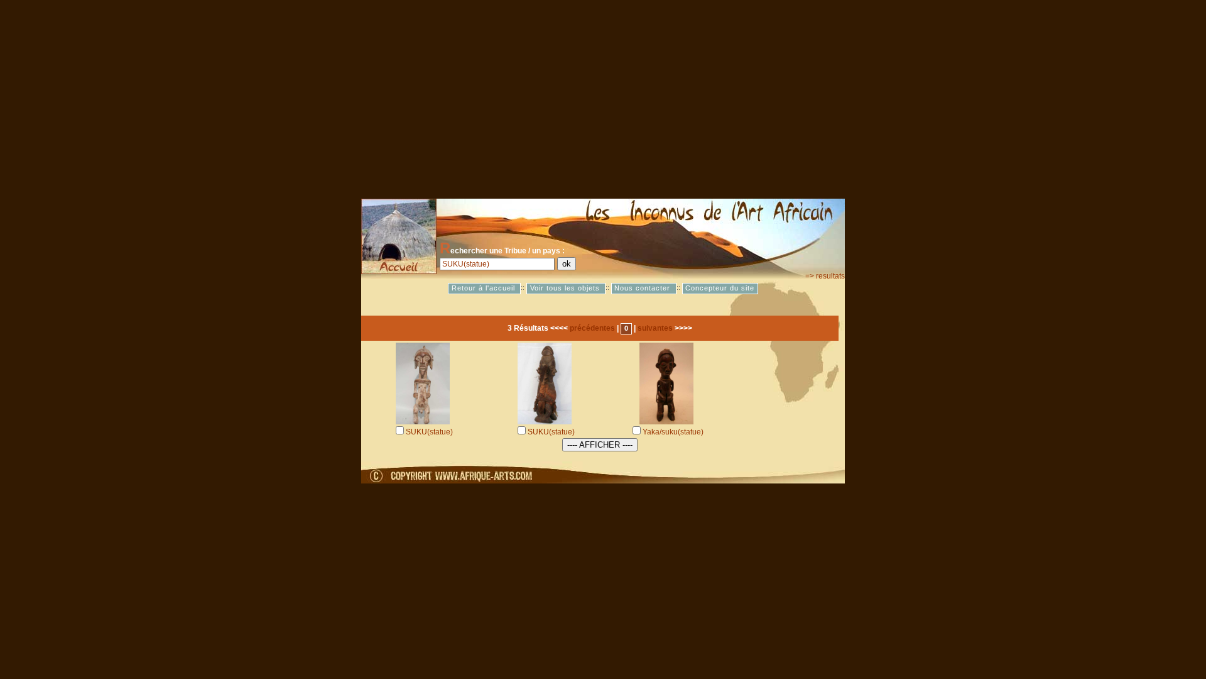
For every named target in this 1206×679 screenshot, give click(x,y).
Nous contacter (643, 288)
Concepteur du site (719, 288)
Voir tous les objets (566, 288)
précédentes (592, 328)
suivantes (655, 328)
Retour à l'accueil (485, 288)
